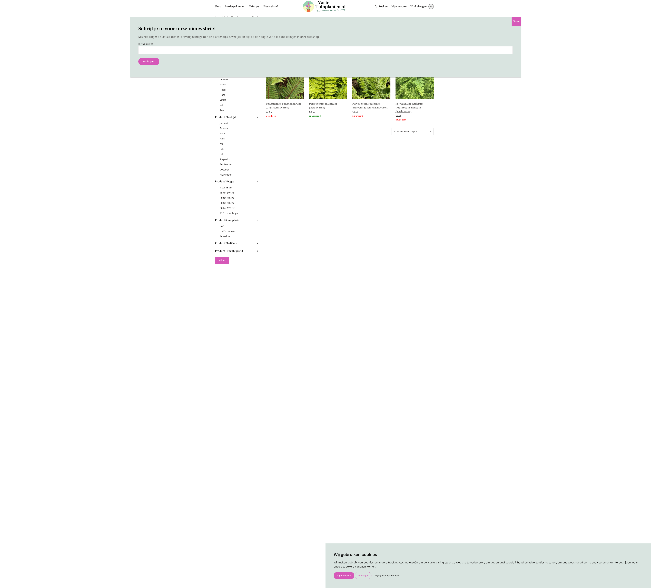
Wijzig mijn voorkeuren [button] (387, 575)
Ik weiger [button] (363, 575)
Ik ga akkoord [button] (344, 575)
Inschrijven (149, 61)
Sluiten (516, 21)
